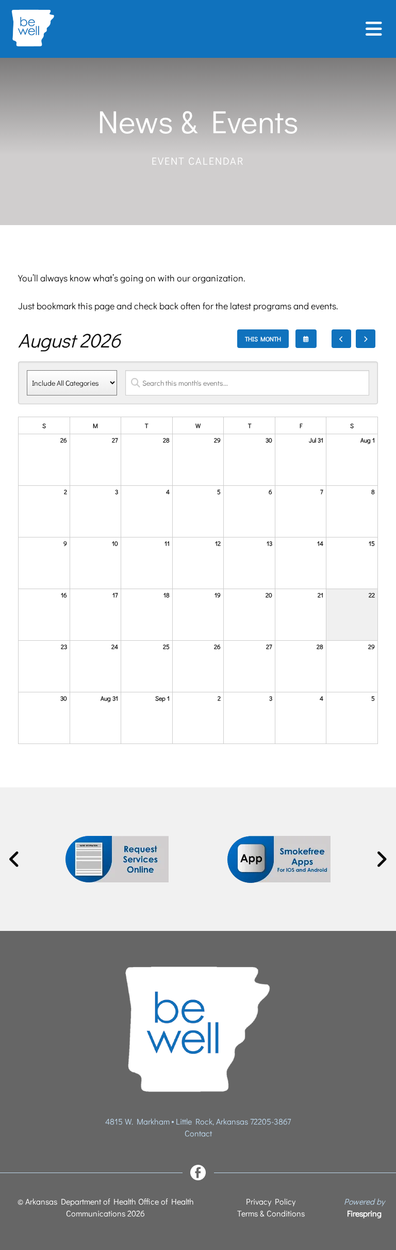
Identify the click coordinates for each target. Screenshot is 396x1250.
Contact (198, 1133)
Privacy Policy (270, 1201)
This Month (263, 339)
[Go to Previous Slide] (14, 859)
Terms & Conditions (271, 1213)
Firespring (364, 1213)
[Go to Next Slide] (381, 859)
